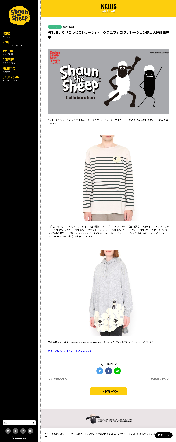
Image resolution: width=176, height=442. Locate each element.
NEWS (7, 35)
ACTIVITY (9, 61)
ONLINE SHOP (11, 78)
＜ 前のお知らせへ (57, 378)
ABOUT (12, 43)
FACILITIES (9, 69)
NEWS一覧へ (110, 391)
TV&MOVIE (9, 52)
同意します (163, 435)
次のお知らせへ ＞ (160, 378)
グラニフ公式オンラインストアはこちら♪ (70, 350)
